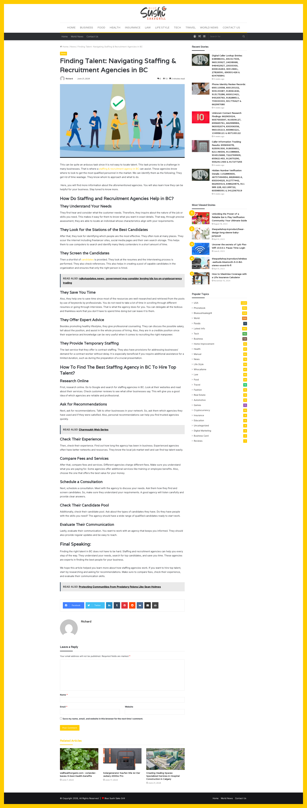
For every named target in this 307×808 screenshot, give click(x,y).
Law (148, 27)
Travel (190, 27)
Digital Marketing (202, 430)
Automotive (200, 400)
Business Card (201, 435)
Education (199, 420)
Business (86, 27)
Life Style (162, 27)
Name (64, 694)
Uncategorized (201, 425)
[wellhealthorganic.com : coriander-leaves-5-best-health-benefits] (79, 759)
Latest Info (199, 328)
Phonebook (199, 308)
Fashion (198, 390)
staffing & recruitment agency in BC (119, 168)
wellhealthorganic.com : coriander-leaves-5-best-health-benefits (78, 774)
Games (197, 405)
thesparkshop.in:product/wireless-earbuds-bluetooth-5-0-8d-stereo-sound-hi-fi (229, 262)
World (197, 318)
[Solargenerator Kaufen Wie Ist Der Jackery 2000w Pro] (122, 759)
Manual (197, 354)
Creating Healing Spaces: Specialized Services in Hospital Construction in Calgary (163, 775)
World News (209, 27)
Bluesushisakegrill (203, 313)
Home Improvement (204, 344)
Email (63, 706)
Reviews (198, 441)
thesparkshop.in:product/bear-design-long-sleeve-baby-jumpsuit (228, 232)
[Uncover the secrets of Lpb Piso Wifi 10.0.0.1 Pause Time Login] (200, 249)
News (73, 46)
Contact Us (231, 27)
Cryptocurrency (202, 410)
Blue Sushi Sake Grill (115, 798)
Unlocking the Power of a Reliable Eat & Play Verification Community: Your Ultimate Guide (229, 217)
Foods (197, 323)
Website (129, 706)
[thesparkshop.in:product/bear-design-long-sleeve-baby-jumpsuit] (200, 233)
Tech (177, 27)
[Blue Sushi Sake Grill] (153, 13)
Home (71, 27)
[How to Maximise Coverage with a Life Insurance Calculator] (200, 278)
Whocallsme (200, 369)
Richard (69, 78)
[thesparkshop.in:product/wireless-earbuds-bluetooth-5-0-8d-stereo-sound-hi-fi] (200, 263)
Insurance (132, 27)
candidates (87, 259)
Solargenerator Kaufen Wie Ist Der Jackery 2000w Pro (121, 774)
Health (115, 27)
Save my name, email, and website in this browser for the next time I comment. (103, 718)
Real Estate (199, 395)
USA (196, 303)
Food (101, 27)
